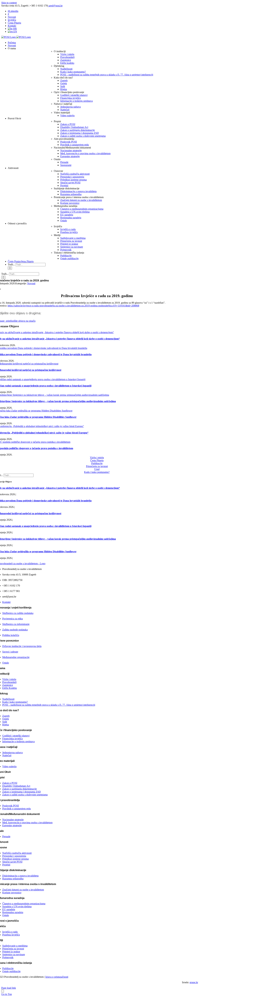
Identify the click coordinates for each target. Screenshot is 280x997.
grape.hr (194, 982)
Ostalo (5, 662)
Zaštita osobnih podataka (15, 629)
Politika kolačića (10, 635)
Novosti (31, 283)
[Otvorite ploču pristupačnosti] (2, 991)
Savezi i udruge (10, 651)
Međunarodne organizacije (15, 657)
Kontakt (6, 602)
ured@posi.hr (55, 5)
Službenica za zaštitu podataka (17, 613)
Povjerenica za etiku (12, 618)
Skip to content (9, 2)
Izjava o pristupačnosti (56, 976)
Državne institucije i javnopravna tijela (21, 646)
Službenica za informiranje (15, 624)
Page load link (8, 987)
